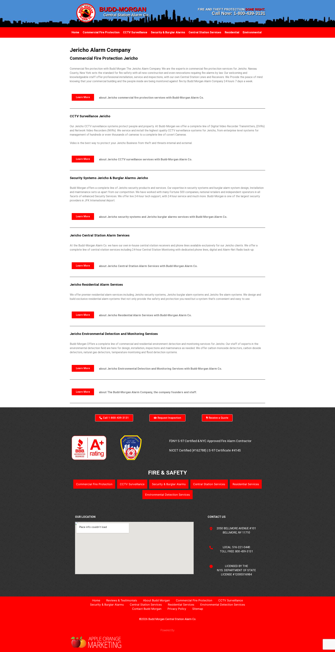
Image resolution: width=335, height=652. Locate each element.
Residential (232, 32)
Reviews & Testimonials (121, 600)
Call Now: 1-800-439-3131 (238, 13)
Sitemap (197, 608)
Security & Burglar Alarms (168, 32)
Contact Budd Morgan (146, 608)
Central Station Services (205, 32)
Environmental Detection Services (167, 494)
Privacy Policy (177, 608)
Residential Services (246, 484)
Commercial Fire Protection (101, 32)
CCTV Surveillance (135, 32)
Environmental (252, 32)
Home (75, 32)
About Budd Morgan (156, 600)
